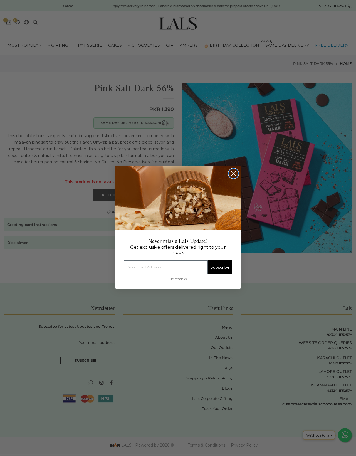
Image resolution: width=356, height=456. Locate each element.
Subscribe (220, 267)
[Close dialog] (233, 173)
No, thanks (178, 279)
